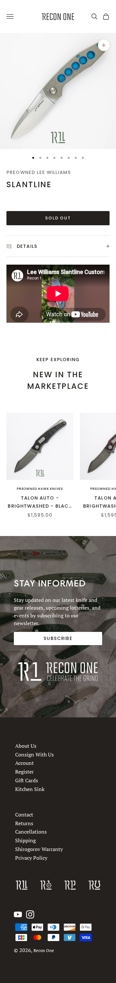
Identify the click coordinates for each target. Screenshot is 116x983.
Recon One (44, 950)
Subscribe (58, 638)
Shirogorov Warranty (39, 849)
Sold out (58, 218)
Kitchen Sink (29, 789)
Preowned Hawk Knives (40, 488)
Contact (24, 814)
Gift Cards (26, 780)
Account (24, 762)
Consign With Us (34, 754)
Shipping (25, 840)
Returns (24, 823)
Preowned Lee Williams (38, 172)
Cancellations (31, 832)
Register (24, 771)
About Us (25, 745)
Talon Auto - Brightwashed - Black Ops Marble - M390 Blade (40, 502)
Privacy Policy (31, 857)
